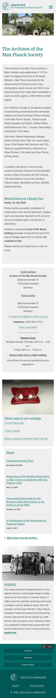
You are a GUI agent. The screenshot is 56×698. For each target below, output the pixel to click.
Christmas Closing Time (20, 460)
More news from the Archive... (23, 538)
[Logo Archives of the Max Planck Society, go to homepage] (22, 6)
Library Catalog (12, 431)
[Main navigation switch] (51, 7)
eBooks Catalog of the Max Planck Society (26, 438)
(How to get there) (28, 327)
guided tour (10, 632)
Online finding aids (14, 423)
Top (50, 646)
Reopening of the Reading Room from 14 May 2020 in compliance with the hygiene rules (28, 479)
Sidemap (28, 658)
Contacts (28, 651)
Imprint (15, 685)
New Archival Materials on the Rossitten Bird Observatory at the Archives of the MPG (25, 501)
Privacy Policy (28, 665)
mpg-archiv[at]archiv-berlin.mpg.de (30, 316)
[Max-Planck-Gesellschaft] (15, 677)
